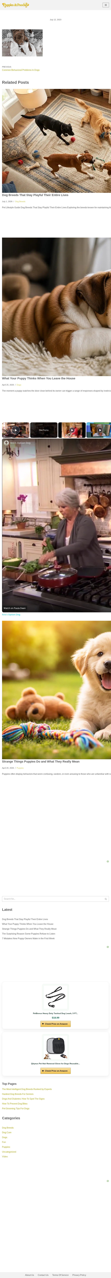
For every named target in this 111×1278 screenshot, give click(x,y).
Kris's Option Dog (11, 614)
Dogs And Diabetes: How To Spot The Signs (23, 1099)
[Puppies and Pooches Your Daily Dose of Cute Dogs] (15, 5)
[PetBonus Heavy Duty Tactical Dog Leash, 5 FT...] (55, 997)
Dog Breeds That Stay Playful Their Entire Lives (35, 195)
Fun (4, 1142)
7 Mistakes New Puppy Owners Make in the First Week (28, 938)
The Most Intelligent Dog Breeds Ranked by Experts (27, 1089)
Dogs (19, 385)
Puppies (20, 768)
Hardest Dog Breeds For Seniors (17, 1094)
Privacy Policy (79, 1275)
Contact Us (43, 1275)
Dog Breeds (20, 201)
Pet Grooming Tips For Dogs (15, 1108)
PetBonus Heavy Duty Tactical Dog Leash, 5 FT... (55, 1013)
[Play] (72, 430)
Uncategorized (9, 1152)
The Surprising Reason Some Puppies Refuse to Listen (28, 934)
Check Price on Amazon (56, 1024)
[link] (6, 443)
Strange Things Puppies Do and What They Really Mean (40, 761)
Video (5, 1156)
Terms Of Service (60, 1275)
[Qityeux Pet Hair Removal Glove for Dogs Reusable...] (55, 1047)
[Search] (106, 899)
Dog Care (6, 1132)
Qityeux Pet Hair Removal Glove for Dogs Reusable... (55, 1063)
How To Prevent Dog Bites (14, 1104)
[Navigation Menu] (106, 5)
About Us (29, 1275)
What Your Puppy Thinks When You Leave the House (38, 378)
